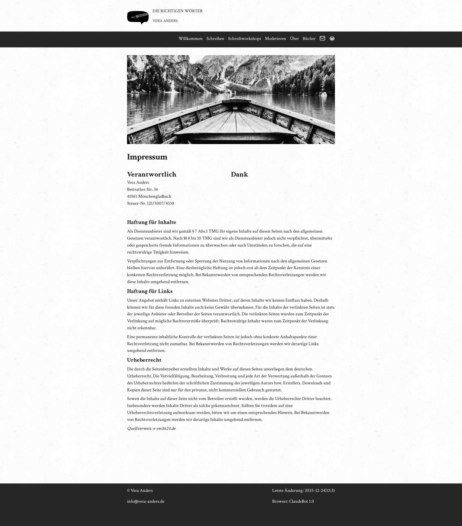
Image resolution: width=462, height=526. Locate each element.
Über (294, 39)
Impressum (282, 512)
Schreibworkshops (244, 39)
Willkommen (191, 39)
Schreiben (215, 39)
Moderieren (275, 39)
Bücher (309, 39)
